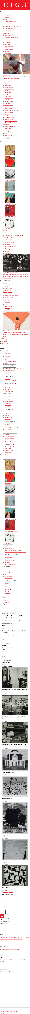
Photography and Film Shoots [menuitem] (11, 37)
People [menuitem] (6, 40)
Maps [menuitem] (6, 19)
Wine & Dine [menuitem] (7, 103)
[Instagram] (2, 973)
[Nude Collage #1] (15, 875)
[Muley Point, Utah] (15, 849)
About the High (3, 937)
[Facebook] (0, 973)
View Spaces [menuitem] (7, 35)
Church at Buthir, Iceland (8, 772)
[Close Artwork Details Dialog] (14, 624)
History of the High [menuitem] (9, 46)
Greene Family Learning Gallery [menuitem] (12, 110)
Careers (14, 937)
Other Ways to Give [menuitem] (7, 292)
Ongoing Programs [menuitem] (9, 87)
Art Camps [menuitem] (7, 106)
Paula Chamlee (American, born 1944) (12, 620)
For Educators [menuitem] (6, 114)
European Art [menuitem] (8, 192)
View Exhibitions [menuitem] (8, 232)
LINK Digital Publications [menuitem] (10, 122)
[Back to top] (3, 912)
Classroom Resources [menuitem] (9, 119)
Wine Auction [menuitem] (8, 90)
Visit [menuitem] (4, 11)
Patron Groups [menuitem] (8, 30)
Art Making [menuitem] (7, 99)
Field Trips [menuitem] (7, 115)
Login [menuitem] (6, 47)
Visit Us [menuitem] (5, 14)
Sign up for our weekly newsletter (7, 971)
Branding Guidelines (6, 939)
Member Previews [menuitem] (9, 130)
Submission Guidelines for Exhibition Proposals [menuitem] (15, 235)
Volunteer (17, 949)
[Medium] (5, 973)
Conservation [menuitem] (7, 244)
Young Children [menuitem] (8, 108)
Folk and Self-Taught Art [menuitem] (10, 204)
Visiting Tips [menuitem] (7, 23)
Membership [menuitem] (6, 283)
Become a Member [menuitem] (9, 49)
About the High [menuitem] (6, 39)
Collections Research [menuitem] (9, 242)
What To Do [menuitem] (6, 81)
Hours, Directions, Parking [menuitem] (10, 21)
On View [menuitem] (5, 230)
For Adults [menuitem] (5, 94)
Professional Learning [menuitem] (9, 117)
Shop (1, 959)
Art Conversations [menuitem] (9, 98)
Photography (13, 612)
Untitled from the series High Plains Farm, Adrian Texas (13, 617)
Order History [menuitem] (8, 53)
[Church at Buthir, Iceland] (15, 760)
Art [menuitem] (4, 141)
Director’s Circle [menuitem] (8, 288)
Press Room (10, 937)
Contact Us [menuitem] (7, 44)
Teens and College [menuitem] (9, 112)
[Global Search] (2, 345)
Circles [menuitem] (6, 286)
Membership (3, 949)
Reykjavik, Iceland (6, 835)
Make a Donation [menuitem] (8, 300)
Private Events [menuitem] (6, 33)
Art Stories (5, 959)
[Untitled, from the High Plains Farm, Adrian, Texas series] (15, 732)
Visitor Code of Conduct (16, 939)
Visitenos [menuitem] (7, 17)
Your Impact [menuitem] (7, 302)
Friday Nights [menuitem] (8, 96)
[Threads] (15, 1003)
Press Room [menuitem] (7, 42)
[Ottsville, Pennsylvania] (15, 786)
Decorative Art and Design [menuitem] (10, 180)
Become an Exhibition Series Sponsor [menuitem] (13, 233)
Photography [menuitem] (7, 228)
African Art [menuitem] (7, 156)
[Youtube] (7, 973)
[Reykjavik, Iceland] (15, 818)
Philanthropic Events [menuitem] (9, 89)
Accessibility (3, 1011)
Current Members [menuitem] (8, 131)
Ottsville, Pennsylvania (7, 798)
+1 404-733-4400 (4, 927)
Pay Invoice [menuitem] (7, 31)
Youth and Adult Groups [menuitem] (10, 28)
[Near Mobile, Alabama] (15, 892)
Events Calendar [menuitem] (8, 85)
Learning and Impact (21, 937)
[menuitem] (16, 45)
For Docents (25, 959)
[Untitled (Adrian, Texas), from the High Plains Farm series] (15, 677)
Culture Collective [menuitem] (9, 101)
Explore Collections (6, 612)
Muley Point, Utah (6, 862)
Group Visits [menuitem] (6, 24)
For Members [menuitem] (6, 124)
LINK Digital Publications (15, 959)
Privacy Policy (15, 1011)
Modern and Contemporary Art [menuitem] (11, 216)
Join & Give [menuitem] (6, 280)
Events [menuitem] (4, 83)
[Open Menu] (2, 348)
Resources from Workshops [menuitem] (11, 121)
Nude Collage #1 (6, 887)
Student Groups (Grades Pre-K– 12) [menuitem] (13, 26)
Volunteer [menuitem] (7, 293)
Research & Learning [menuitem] (7, 237)
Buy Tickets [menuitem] (7, 51)
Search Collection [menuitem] (8, 239)
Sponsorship (9, 949)
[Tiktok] (3, 973)
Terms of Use (9, 1011)
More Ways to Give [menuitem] (9, 297)
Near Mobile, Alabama (7, 894)
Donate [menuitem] (4, 299)
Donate (13, 949)
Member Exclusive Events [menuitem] (10, 126)
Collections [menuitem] (5, 144)
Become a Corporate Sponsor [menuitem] (11, 295)
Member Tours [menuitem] (8, 128)
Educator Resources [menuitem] (9, 240)
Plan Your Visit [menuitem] (8, 15)
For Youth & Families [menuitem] (8, 105)
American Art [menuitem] (8, 168)
